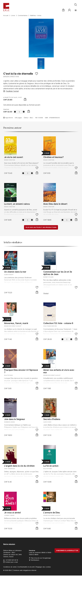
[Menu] (75, 10)
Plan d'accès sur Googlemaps (41, 558)
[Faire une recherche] (76, 4)
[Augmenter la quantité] (24, 112)
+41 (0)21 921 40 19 (11, 560)
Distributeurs (35, 560)
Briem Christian (11, 76)
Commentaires (23, 15)
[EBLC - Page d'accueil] (6, 7)
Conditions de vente (9, 567)
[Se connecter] (69, 10)
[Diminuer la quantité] (15, 112)
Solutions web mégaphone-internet (24, 570)
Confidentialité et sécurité (26, 567)
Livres (13, 15)
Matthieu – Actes (35, 15)
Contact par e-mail (11, 562)
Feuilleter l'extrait (12, 91)
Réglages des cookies (43, 567)
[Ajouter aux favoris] (36, 73)
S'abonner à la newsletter (67, 550)
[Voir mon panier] (63, 10)
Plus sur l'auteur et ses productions (41, 227)
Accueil (5, 15)
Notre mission (9, 544)
